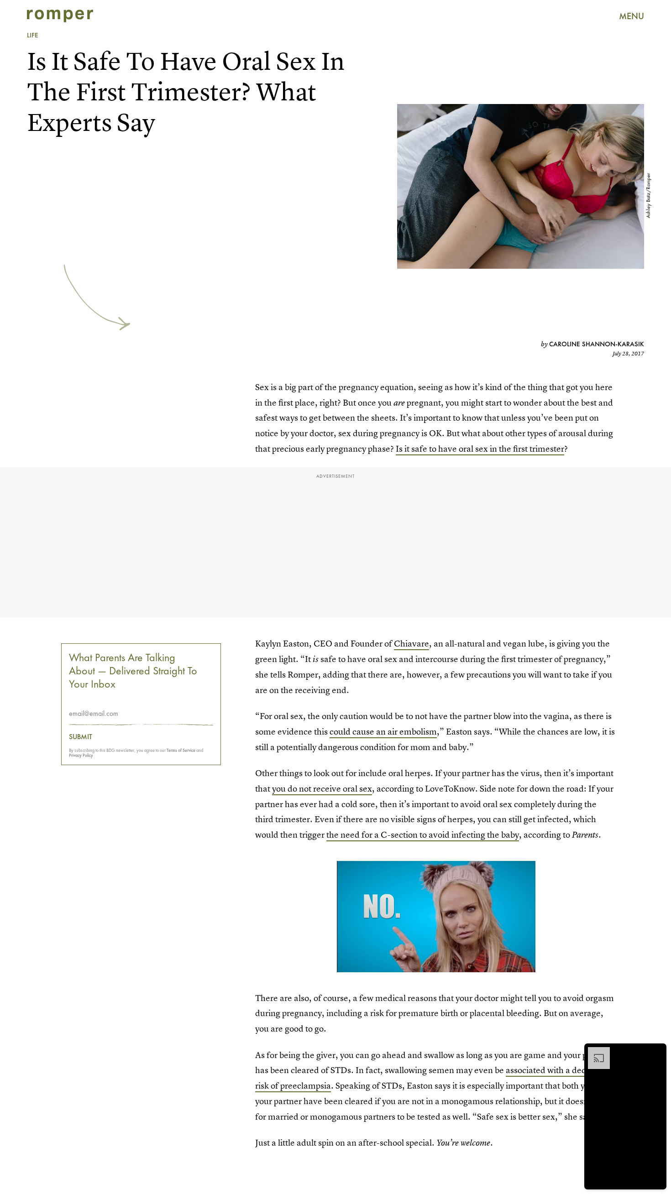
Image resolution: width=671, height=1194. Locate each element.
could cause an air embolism (383, 731)
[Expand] (594, 1051)
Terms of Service (181, 750)
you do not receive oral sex (322, 788)
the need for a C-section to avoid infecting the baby (422, 834)
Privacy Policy (81, 755)
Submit (80, 736)
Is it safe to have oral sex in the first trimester (480, 448)
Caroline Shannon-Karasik (596, 344)
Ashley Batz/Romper (648, 195)
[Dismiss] (656, 1051)
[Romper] (60, 16)
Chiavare (411, 643)
